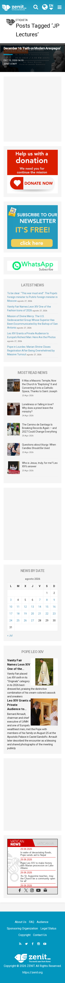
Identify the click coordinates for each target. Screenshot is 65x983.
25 (18, 620)
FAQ (31, 922)
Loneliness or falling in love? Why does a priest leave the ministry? (38, 408)
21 (39, 613)
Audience (42, 922)
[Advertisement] (32, 109)
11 (18, 606)
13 (32, 606)
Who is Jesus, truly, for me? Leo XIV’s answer (40, 464)
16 (54, 606)
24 (10, 620)
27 (32, 620)
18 (18, 613)
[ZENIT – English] (18, 7)
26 (25, 620)
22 (47, 613)
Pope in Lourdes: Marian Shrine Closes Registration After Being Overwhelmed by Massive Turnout (31, 350)
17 (10, 613)
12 (25, 606)
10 (10, 606)
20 (32, 613)
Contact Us (40, 935)
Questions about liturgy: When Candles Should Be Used (39, 446)
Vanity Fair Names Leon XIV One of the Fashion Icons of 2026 (18, 668)
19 (25, 613)
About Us (20, 922)
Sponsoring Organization (22, 928)
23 (54, 613)
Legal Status (48, 928)
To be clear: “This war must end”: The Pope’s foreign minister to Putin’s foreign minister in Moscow (32, 297)
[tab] (20, 842)
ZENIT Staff (10, 63)
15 (47, 606)
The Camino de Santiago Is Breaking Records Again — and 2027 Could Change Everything (39, 428)
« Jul (9, 635)
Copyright (24, 935)
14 (39, 606)
